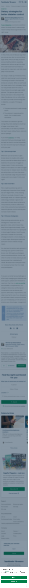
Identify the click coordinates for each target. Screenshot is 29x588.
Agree (14, 577)
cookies (7, 571)
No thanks (14, 581)
